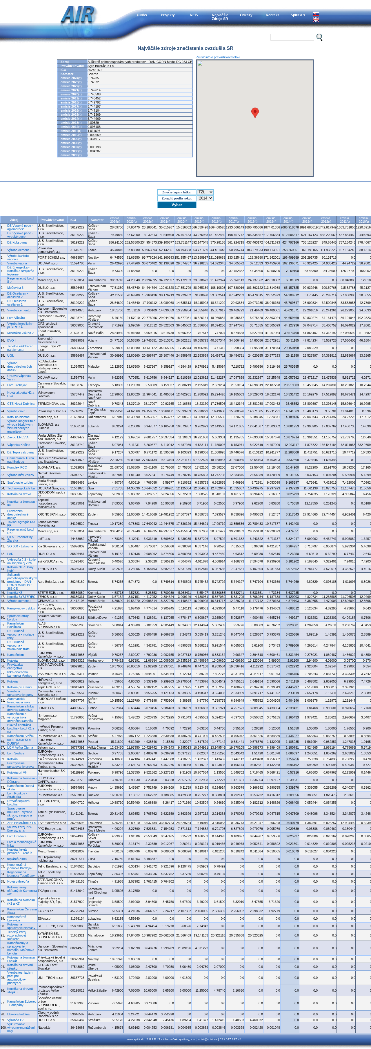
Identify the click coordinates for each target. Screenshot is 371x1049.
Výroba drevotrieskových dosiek (19, 366)
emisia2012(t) (326, 219)
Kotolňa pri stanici (19, 687)
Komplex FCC (17, 467)
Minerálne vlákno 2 (20, 333)
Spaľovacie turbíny (20, 482)
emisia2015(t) (271, 219)
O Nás (142, 15)
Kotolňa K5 (14, 592)
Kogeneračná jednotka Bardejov (19, 866)
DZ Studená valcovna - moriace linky (20, 634)
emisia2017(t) (234, 219)
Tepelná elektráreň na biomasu (20, 347)
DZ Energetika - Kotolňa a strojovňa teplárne (20, 271)
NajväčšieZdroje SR (220, 17)
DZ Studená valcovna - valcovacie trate (18, 645)
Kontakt (272, 15)
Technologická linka (21, 488)
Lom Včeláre (16, 318)
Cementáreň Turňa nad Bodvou (20, 459)
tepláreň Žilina (17, 859)
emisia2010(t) (364, 219)
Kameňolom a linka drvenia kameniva (20, 708)
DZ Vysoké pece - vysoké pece (20, 234)
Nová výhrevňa (18, 881)
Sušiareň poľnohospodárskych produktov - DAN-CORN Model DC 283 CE (22, 581)
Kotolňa (12, 660)
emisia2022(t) (148, 219)
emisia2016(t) (253, 219)
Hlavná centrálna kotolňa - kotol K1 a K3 (20, 728)
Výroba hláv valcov (20, 475)
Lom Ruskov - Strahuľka (17, 795)
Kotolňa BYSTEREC (21, 596)
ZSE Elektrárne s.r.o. (22, 823)
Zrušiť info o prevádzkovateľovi (218, 57)
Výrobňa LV (15, 1020)
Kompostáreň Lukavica (16, 918)
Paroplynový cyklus (21, 608)
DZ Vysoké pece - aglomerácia (20, 227)
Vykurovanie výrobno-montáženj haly (20, 1027)
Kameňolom (15, 654)
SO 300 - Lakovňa (20, 546)
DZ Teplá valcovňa (20, 452)
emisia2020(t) (182, 219)
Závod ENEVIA (17, 437)
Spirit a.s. (298, 15)
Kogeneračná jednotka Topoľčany (21, 873)
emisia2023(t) (132, 219)
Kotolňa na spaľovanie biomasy (21, 926)
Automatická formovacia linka (18, 700)
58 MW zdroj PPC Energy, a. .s (19, 828)
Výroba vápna (17, 263)
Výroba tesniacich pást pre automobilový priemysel (19, 978)
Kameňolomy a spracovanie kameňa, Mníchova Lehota (20, 948)
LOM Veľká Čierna (20, 747)
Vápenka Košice (18, 445)
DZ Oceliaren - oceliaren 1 (17, 302)
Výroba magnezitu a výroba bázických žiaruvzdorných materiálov (21, 426)
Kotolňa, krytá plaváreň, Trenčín (19, 851)
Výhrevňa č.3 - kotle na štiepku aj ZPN (21, 561)
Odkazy (246, 15)
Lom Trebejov (17, 385)
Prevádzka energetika (15, 666)
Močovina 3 (15, 287)
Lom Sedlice (15, 753)
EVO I (11, 340)
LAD (10, 554)
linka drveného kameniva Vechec (19, 673)
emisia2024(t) (115, 219)
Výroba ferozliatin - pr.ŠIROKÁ (20, 325)
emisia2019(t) (199, 219)
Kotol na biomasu (19, 417)
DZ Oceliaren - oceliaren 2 (17, 295)
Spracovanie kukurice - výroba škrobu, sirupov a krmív (19, 814)
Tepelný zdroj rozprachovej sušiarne (16, 935)
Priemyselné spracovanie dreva (20, 764)
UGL (10, 355)
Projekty (168, 15)
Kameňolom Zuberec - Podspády (22, 1003)
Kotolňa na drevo (19, 494)
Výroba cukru (16, 411)
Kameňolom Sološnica (15, 625)
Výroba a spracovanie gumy (20, 692)
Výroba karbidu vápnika (18, 257)
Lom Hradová (16, 836)
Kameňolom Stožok (20, 736)
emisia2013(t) (307, 219)
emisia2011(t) (345, 219)
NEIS (194, 15)
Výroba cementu (18, 250)
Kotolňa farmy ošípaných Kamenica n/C (22, 890)
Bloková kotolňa (18, 1014)
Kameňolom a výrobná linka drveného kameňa (20, 717)
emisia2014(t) (288, 219)
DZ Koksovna (17, 242)
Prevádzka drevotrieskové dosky (17, 514)
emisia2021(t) (165, 219)
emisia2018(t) (217, 219)
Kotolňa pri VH (17, 772)
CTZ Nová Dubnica (20, 403)
